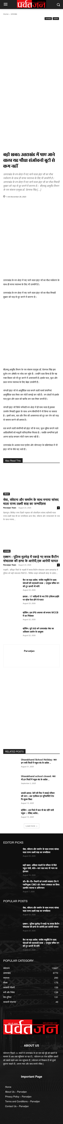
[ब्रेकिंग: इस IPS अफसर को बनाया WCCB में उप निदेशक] (11, 617)
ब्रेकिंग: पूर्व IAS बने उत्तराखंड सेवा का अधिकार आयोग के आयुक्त (38, 630)
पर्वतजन (6, 494)
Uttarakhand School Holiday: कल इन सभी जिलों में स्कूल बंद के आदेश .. (39, 761)
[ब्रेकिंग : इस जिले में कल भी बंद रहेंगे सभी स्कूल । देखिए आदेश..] (11, 814)
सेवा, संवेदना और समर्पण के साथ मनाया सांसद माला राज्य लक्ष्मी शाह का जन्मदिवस (31, 501)
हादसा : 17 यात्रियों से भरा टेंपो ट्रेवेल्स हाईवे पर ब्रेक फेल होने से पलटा (41, 598)
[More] (50, 205)
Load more (30, 825)
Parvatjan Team (9, 507)
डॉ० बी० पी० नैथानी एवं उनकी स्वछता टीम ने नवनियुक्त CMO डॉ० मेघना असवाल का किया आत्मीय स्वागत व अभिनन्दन (41, 884)
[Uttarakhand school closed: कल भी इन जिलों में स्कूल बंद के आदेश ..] (11, 781)
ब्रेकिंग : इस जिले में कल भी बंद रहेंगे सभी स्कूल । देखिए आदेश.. (37, 811)
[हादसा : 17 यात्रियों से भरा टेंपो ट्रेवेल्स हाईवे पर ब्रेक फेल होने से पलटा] (11, 601)
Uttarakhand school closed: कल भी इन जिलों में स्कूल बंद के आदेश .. (38, 778)
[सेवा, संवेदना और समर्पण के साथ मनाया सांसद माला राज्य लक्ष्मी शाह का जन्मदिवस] (31, 481)
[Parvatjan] (14, 656)
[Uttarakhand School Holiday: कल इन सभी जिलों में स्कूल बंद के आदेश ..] (11, 764)
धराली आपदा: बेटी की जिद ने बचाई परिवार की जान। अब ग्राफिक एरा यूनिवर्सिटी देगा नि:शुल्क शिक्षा (38, 796)
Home (6, 14)
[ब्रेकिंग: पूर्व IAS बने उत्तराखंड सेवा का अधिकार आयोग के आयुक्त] (11, 633)
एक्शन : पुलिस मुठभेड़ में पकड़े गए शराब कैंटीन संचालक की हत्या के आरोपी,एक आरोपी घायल (31, 558)
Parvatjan (29, 651)
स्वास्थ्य (56, 18)
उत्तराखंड (14, 14)
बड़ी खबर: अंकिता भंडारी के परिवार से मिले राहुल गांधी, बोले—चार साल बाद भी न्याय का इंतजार (40, 868)
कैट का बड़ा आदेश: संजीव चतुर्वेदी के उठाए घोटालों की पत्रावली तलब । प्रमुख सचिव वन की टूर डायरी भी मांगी (41, 583)
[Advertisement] (31, 53)
